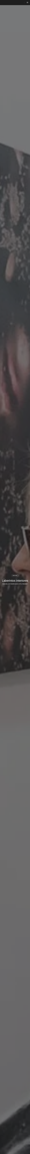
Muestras (15, 575)
